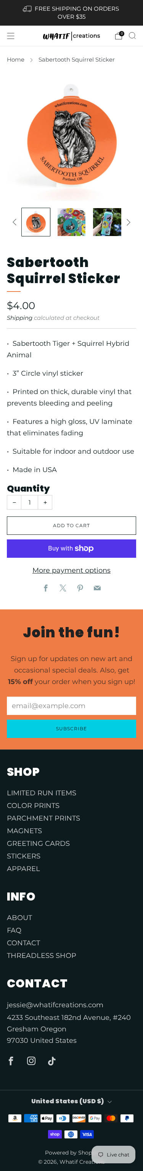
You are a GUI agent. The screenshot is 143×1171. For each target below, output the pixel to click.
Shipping (19, 317)
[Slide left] (16, 222)
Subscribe (71, 728)
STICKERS (23, 856)
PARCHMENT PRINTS (43, 818)
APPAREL (23, 869)
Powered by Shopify (71, 1152)
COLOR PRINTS (33, 805)
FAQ (14, 930)
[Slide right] (127, 222)
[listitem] (71, 13)
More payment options (71, 570)
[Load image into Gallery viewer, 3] (107, 222)
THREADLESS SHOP (41, 955)
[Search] (132, 35)
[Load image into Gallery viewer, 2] (71, 222)
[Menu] (10, 36)
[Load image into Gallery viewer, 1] (35, 222)
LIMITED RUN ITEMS (41, 793)
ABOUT (19, 918)
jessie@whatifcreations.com (55, 1005)
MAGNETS (24, 831)
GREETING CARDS (38, 843)
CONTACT (23, 943)
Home (15, 59)
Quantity (28, 488)
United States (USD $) (67, 1101)
